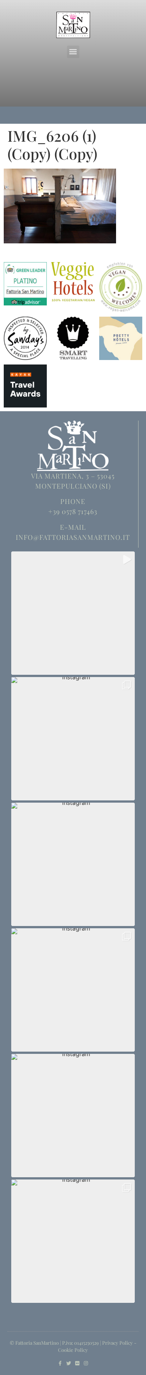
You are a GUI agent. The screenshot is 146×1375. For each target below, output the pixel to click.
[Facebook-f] (60, 1363)
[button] (73, 52)
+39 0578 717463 (72, 511)
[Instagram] (85, 1363)
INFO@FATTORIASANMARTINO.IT (73, 537)
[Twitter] (68, 1363)
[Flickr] (77, 1363)
